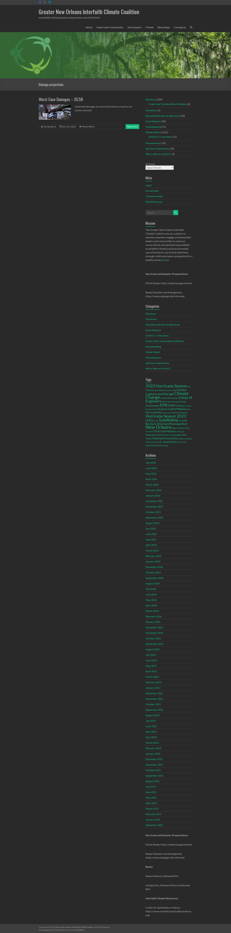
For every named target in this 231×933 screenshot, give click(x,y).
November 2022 (154, 698)
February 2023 (153, 682)
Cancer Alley (171, 390)
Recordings (164, 27)
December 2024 (154, 566)
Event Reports (153, 121)
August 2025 (153, 522)
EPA (164, 404)
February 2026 (153, 490)
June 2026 (151, 468)
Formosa (187, 406)
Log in (149, 185)
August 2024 (153, 583)
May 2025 (151, 539)
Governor (162, 408)
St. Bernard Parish (152, 442)
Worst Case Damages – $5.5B (61, 99)
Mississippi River (178, 423)
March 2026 (152, 484)
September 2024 (154, 577)
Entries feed (152, 190)
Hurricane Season (180, 412)
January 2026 (153, 495)
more (165, 259)
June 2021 (151, 792)
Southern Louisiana (185, 439)
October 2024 (153, 572)
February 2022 (153, 748)
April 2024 (151, 605)
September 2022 (154, 709)
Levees (156, 421)
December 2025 (154, 501)
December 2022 (154, 693)
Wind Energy (162, 445)
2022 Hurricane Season (166, 385)
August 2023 (153, 649)
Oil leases (180, 431)
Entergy (182, 401)
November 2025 (154, 506)
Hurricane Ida (154, 412)
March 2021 (152, 808)
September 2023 (154, 643)
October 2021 (153, 770)
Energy (176, 402)
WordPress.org (154, 201)
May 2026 (151, 473)
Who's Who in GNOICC (158, 153)
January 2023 (153, 687)
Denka (169, 402)
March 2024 (152, 610)
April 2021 (151, 803)
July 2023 (151, 654)
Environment (153, 405)
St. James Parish (168, 441)
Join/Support (134, 27)
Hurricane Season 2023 (166, 416)
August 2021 (153, 781)
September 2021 (154, 775)
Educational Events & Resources (163, 115)
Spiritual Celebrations (157, 148)
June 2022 (151, 726)
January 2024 (153, 621)
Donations (151, 110)
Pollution (167, 435)
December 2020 (154, 824)
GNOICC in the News (160, 136)
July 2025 (151, 528)
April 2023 (151, 671)
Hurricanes (166, 413)
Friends (150, 27)
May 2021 (151, 797)
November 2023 (154, 632)
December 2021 (154, 759)
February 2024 (153, 616)
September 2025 (154, 517)
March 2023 (152, 676)
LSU (180, 421)
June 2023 (151, 660)
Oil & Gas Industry (165, 431)
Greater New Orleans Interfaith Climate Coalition (89, 11)
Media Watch (88, 126)
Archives (150, 163)
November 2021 (154, 764)
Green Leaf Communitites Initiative (168, 103)
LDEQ (149, 420)
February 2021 (153, 814)
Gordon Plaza (151, 409)
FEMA (172, 405)
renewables (176, 435)
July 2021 (151, 786)
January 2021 (153, 819)
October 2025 (153, 512)
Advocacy (151, 99)
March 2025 (152, 550)
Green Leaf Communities (109, 27)
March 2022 (152, 742)
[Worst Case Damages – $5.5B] (55, 106)
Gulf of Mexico (177, 409)
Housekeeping (153, 126)
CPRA (164, 402)
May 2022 (151, 731)
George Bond (49, 126)
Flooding (180, 405)
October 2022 (153, 704)
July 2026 (151, 462)
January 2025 (153, 561)
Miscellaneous (153, 143)
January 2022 (153, 753)
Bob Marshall (160, 390)
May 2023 (151, 665)
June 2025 (151, 533)
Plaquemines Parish (154, 435)
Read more (132, 126)
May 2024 (151, 599)
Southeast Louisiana (164, 438)
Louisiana (168, 419)
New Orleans (159, 427)
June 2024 (151, 594)
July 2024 (151, 588)
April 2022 (151, 737)
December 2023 (154, 627)
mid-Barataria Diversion (167, 422)
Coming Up (180, 27)
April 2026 (151, 479)
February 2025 (153, 555)
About (89, 27)
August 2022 (153, 715)
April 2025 (151, 544)
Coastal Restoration (169, 398)
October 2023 (153, 638)
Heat (188, 409)
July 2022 (151, 720)
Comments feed (154, 196)
